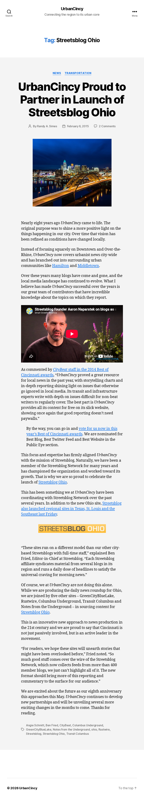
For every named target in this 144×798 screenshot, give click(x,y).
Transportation (78, 73)
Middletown (88, 265)
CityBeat (65, 725)
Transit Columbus (77, 733)
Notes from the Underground (71, 729)
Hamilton (60, 265)
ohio (94, 729)
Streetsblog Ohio (52, 482)
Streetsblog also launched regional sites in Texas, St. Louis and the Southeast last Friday (71, 509)
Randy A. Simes (47, 126)
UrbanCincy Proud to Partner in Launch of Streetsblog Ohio (72, 99)
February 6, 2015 (78, 126)
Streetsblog (33, 733)
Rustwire (104, 729)
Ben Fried (52, 725)
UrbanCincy (72, 9)
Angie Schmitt (35, 725)
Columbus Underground (87, 725)
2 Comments (107, 126)
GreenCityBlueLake (38, 729)
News (57, 73)
